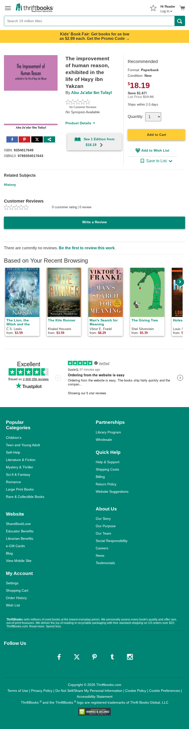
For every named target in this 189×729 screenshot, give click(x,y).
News (100, 555)
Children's (13, 438)
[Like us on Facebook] (59, 657)
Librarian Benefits (19, 538)
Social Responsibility (111, 541)
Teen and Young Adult (23, 445)
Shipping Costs (107, 469)
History (10, 185)
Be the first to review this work (87, 248)
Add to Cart (156, 135)
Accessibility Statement (94, 696)
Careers (102, 548)
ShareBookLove (18, 524)
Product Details (78, 123)
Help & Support (107, 462)
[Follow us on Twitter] (77, 657)
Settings (12, 583)
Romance (13, 482)
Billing (100, 477)
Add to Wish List (155, 150)
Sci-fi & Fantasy (18, 474)
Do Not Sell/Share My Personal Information (88, 691)
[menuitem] (167, 7)
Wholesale (104, 440)
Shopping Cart (17, 590)
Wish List (13, 605)
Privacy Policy (41, 691)
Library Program (108, 432)
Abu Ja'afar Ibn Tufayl (91, 93)
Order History (16, 598)
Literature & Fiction (20, 460)
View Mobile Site (19, 561)
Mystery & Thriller (19, 467)
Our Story (103, 519)
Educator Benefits (19, 531)
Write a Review (94, 222)
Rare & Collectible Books (25, 497)
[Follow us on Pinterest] (94, 657)
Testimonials (105, 563)
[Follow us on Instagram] (130, 657)
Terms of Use (17, 691)
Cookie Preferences (164, 691)
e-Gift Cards (15, 546)
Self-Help (13, 452)
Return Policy (106, 484)
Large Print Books (20, 489)
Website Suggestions (112, 491)
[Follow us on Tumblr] (112, 657)
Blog (9, 553)
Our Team (103, 533)
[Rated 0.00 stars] (88, 101)
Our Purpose (106, 526)
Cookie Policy (135, 691)
